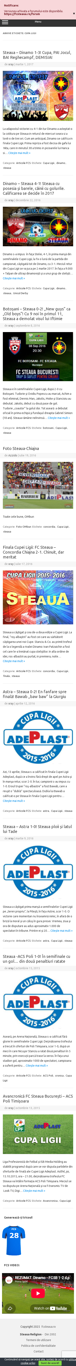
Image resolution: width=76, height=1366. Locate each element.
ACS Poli (48, 1075)
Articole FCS (23, 162)
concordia (49, 526)
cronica (59, 1075)
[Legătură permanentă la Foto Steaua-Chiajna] (38, 507)
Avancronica (50, 1200)
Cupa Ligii (48, 162)
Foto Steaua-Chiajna (21, 448)
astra (46, 810)
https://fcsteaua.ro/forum (22, 14)
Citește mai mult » (19, 153)
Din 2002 (50, 1334)
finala (6, 675)
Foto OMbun (23, 526)
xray (11, 64)
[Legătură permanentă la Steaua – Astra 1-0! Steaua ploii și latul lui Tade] (38, 897)
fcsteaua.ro (49, 1326)
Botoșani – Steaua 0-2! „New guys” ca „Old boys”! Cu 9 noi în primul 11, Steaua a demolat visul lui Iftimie (36, 314)
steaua (7, 167)
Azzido (12, 455)
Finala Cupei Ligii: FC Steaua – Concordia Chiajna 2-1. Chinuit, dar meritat (33, 552)
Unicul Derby (20, 293)
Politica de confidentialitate (38, 1345)
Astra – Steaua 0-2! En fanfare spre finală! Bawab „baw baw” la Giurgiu (34, 694)
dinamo (60, 162)
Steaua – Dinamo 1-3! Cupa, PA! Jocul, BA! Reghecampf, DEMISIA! (37, 55)
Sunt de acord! (50, 1363)
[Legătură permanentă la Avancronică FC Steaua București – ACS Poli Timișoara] (38, 1153)
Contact (39, 1351)
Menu (38, 21)
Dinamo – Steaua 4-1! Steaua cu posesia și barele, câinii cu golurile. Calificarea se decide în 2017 (34, 188)
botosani (48, 427)
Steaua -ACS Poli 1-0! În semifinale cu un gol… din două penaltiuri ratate (36, 959)
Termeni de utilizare (38, 1340)
